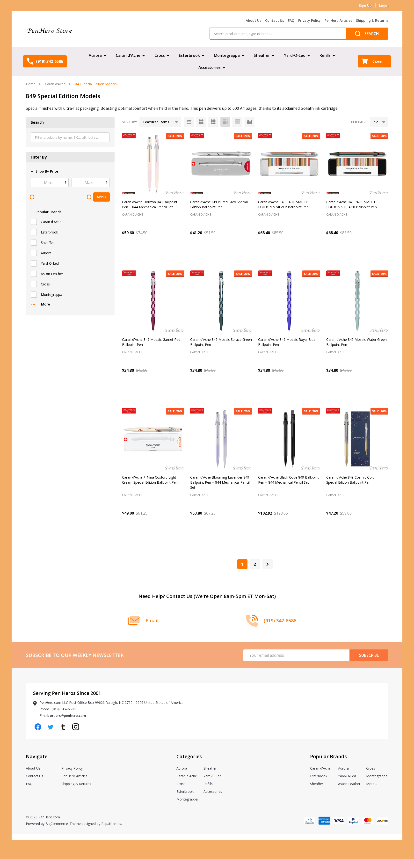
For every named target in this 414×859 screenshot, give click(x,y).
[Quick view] (168, 253)
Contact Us (274, 20)
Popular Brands (48, 212)
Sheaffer (262, 55)
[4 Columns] (225, 122)
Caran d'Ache (128, 55)
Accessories (209, 67)
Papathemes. (111, 823)
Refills (325, 55)
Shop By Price (47, 171)
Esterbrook (189, 55)
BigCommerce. (57, 823)
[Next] (267, 564)
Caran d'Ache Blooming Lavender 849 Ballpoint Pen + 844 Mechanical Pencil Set (220, 482)
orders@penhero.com (68, 715)
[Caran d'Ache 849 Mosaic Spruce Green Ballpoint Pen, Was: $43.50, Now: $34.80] (221, 301)
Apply (101, 197)
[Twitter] (50, 727)
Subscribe (369, 655)
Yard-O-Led (294, 55)
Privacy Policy (309, 20)
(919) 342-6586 (63, 709)
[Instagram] (75, 727)
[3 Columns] (213, 122)
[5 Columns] (237, 122)
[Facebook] (38, 727)
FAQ (291, 20)
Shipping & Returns (372, 20)
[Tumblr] (63, 727)
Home (31, 84)
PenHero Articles (338, 20)
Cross (159, 55)
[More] (105, 55)
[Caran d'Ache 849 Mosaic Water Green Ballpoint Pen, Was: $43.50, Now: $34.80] (357, 301)
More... (371, 783)
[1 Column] (189, 122)
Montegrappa (227, 55)
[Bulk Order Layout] (249, 122)
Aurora (95, 55)
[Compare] (179, 253)
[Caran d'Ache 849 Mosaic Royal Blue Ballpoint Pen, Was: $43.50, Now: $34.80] (289, 301)
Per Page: (359, 122)
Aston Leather (52, 273)
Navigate (36, 756)
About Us (253, 20)
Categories (189, 756)
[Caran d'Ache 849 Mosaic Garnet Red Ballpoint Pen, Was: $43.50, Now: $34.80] (153, 301)
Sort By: (129, 122)
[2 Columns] (201, 122)
